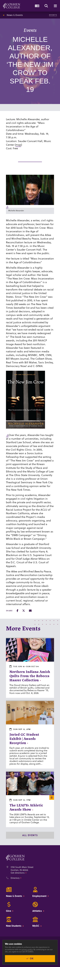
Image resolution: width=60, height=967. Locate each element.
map (18, 145)
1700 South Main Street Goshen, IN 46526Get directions (22, 870)
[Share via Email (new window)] (30, 610)
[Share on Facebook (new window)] (17, 610)
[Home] (11, 6)
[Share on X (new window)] (23, 610)
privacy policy (27, 949)
